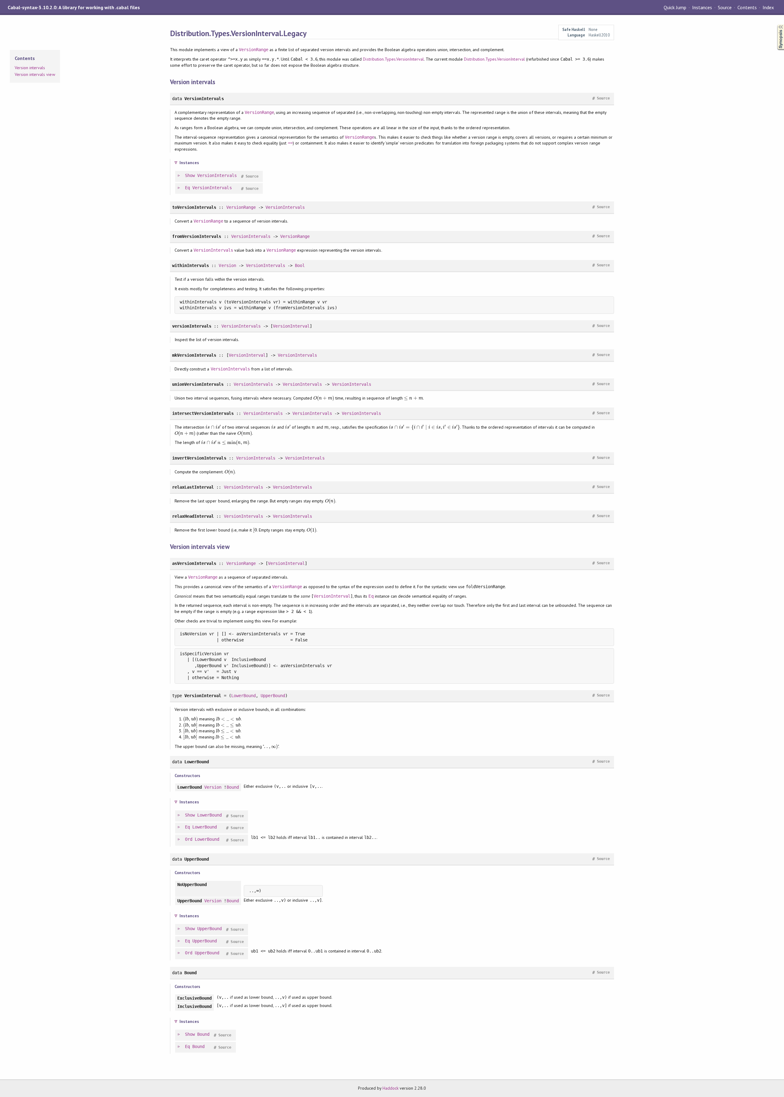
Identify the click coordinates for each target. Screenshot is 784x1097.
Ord (188, 839)
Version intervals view (35, 74)
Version (227, 265)
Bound (233, 787)
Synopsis (775, 24)
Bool (300, 265)
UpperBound (273, 695)
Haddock (390, 1088)
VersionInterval (291, 326)
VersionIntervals (216, 175)
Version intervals (30, 67)
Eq (187, 187)
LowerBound (243, 695)
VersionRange (253, 49)
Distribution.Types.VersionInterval (393, 59)
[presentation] (323, 398)
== (290, 143)
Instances (702, 7)
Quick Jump (675, 7)
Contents (746, 7)
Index (768, 7)
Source (725, 7)
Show (190, 175)
